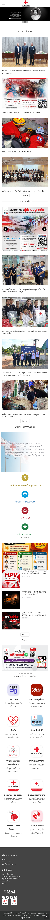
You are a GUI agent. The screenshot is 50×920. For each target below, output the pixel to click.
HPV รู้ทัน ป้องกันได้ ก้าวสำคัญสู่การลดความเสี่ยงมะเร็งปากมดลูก (35, 572)
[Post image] (11, 579)
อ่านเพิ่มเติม (25, 421)
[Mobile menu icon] (3, 3)
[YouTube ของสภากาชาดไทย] (16, 897)
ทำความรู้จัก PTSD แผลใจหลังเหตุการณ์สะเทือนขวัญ (34, 593)
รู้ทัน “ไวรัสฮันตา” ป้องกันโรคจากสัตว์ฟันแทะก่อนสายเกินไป (34, 614)
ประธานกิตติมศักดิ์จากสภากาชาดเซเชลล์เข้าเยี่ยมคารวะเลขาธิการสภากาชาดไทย (23, 72)
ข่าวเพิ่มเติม (25, 196)
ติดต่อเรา (5, 883)
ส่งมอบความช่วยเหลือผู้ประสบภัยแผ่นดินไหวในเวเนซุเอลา (21, 112)
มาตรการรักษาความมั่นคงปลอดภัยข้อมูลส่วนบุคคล (33, 916)
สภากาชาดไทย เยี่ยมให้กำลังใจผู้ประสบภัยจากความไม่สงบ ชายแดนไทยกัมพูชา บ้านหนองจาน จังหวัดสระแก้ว (24, 373)
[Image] (25, 556)
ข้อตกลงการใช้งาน (18, 915)
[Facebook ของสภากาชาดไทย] (4, 897)
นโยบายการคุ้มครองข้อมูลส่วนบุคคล (35, 913)
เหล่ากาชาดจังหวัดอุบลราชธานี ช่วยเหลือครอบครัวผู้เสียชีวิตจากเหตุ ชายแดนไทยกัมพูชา (24, 415)
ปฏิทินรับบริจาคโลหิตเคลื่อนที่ (10, 878)
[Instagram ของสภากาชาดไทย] (12, 897)
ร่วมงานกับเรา (6, 881)
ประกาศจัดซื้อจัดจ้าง (8, 874)
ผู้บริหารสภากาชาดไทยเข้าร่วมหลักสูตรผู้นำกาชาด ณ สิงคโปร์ (23, 191)
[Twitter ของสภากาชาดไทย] (8, 897)
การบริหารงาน (6, 862)
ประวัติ (4, 859)
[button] (47, 4)
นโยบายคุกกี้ (7, 915)
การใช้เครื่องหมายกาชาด (9, 864)
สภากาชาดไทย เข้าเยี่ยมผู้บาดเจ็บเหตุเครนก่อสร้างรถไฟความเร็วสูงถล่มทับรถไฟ (24, 332)
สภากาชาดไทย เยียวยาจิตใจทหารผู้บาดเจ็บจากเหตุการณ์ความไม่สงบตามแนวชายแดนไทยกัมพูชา (23, 290)
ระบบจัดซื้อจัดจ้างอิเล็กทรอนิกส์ (11, 876)
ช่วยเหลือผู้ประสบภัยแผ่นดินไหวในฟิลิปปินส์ (16, 151)
